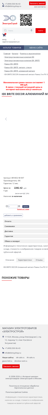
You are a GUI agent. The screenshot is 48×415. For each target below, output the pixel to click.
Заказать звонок (37, 3)
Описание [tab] (9, 260)
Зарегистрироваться (10, 42)
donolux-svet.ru (20, 361)
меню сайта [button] (36, 47)
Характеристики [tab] (25, 260)
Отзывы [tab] (39, 260)
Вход (4, 39)
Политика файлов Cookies (17, 392)
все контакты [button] (40, 7)
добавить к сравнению (13, 215)
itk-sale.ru (31, 357)
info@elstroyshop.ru (13, 6)
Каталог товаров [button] (12, 47)
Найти (40, 31)
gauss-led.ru (7, 361)
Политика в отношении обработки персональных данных (24, 387)
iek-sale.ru (20, 357)
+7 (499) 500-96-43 (12, 4)
